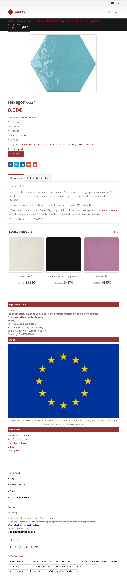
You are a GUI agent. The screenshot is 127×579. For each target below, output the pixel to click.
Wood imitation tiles (68, 571)
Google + (28, 164)
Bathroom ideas (23, 561)
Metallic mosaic (76, 566)
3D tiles (11, 561)
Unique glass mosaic (38, 571)
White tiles (53, 571)
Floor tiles (13, 566)
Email (35, 164)
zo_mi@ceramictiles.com (104, 210)
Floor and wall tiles (109, 561)
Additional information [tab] (38, 178)
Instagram (26, 546)
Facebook (10, 164)
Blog (12, 478)
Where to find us (17, 484)
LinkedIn (22, 164)
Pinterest (21, 546)
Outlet (11, 446)
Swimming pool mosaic (18, 571)
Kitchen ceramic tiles (44, 144)
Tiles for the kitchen (18, 439)
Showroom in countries (19, 435)
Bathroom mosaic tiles (42, 561)
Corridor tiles (78, 561)
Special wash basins (18, 442)
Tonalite (23, 135)
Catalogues (13, 450)
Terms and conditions (20, 497)
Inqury (16, 153)
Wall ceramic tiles (85, 144)
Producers (61, 144)
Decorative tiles (92, 561)
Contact (13, 491)
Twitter (16, 164)
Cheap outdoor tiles (62, 561)
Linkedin (31, 546)
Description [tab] (16, 178)
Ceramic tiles (26, 144)
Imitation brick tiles (41, 566)
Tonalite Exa (86, 204)
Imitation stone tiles (59, 566)
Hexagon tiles (19, 149)
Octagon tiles (91, 566)
